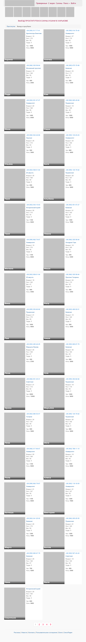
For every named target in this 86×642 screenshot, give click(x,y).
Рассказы (17, 632)
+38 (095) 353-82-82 (33, 309)
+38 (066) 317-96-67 (33, 448)
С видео (51, 3)
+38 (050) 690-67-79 (72, 344)
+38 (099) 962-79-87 (33, 239)
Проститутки (11, 26)
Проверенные (41, 3)
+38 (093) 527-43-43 (72, 553)
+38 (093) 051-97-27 (33, 100)
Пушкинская (70, 103)
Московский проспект (33, 68)
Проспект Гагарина (72, 277)
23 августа (29, 173)
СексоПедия (68, 632)
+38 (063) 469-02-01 (72, 309)
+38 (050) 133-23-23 (72, 135)
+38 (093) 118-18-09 (72, 483)
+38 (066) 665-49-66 (72, 100)
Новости (24, 632)
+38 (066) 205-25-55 (72, 518)
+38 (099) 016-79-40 (72, 30)
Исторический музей (33, 207)
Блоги (61, 632)
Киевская (69, 68)
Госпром (29, 417)
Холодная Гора (71, 242)
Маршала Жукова (32, 347)
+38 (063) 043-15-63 (33, 205)
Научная (29, 138)
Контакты (31, 632)
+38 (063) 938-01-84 (33, 170)
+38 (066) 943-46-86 (33, 135)
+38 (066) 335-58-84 (33, 65)
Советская (29, 382)
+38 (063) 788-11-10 (72, 448)
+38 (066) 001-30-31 (33, 379)
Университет (70, 33)
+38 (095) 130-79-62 (72, 170)
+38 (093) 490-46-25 (33, 344)
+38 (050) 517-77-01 (33, 30)
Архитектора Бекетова (34, 33)
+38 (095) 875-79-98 (72, 65)
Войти (73, 3)
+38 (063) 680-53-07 (33, 414)
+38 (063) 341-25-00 (33, 518)
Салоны (59, 3)
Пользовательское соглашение (46, 632)
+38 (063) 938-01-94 (33, 274)
